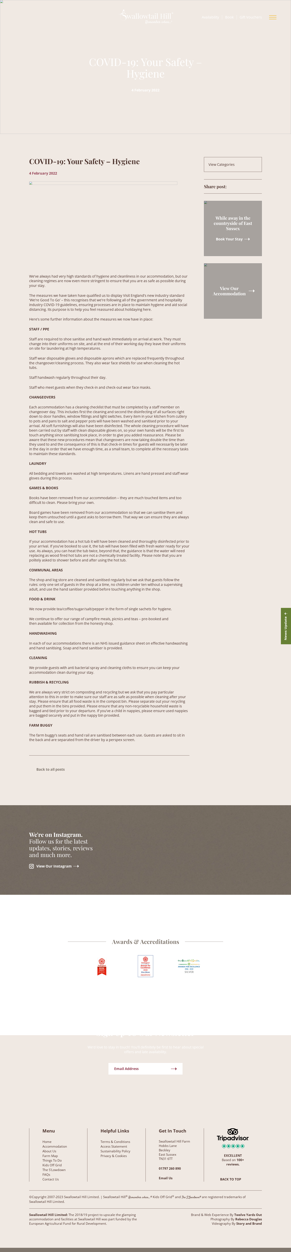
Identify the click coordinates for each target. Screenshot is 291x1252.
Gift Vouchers (251, 17)
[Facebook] (259, 186)
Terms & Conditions (115, 1142)
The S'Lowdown (54, 1170)
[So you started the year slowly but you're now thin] (212, 800)
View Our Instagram (54, 866)
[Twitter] (246, 186)
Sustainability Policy (115, 1151)
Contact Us (50, 1179)
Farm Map (50, 1156)
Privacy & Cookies (114, 1156)
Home (47, 1142)
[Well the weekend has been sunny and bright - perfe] (225, 867)
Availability (210, 17)
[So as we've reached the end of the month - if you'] (158, 899)
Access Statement (114, 1146)
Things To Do (52, 1160)
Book (229, 17)
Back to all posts (50, 769)
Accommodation (54, 1146)
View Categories (221, 164)
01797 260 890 (170, 1168)
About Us (49, 1151)
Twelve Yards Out (248, 1215)
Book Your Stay (229, 239)
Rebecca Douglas (248, 1219)
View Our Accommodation (229, 291)
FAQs (46, 1174)
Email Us (165, 1178)
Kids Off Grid (52, 1165)
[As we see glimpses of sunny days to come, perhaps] (145, 830)
